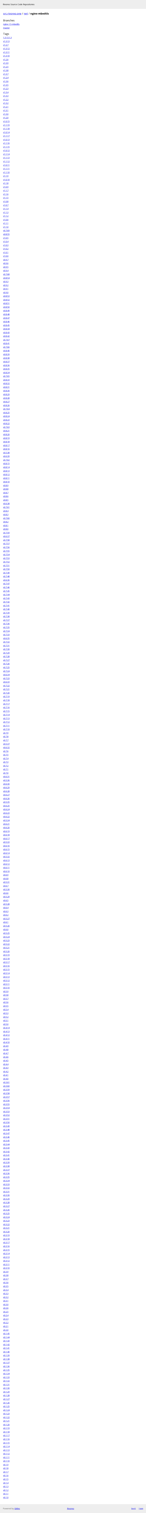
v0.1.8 (5, 1468)
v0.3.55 (6, 1104)
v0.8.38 (6, 358)
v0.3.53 (6, 1111)
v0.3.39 (6, 1162)
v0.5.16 (6, 966)
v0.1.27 (6, 1399)
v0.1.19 (6, 1428)
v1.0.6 (5, 219)
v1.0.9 (5, 187)
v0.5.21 (6, 947)
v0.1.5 (5, 1479)
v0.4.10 (6, 1042)
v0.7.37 (6, 620)
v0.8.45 (6, 325)
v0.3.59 (6, 1089)
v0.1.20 (6, 1424)
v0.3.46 (6, 1137)
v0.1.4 (5, 1483)
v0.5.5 (5, 1006)
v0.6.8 (5, 878)
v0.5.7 (5, 998)
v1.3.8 (5, 70)
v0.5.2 (5, 1017)
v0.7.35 (6, 627)
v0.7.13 (6, 718)
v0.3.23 (6, 1220)
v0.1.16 (6, 1439)
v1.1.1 (5, 223)
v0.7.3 (5, 762)
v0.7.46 (6, 587)
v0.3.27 (6, 1206)
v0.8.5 (5, 500)
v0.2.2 (5, 1322)
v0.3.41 (6, 1155)
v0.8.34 (6, 372)
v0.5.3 (5, 1013)
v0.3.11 (6, 1264)
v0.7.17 (6, 703)
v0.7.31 (6, 645)
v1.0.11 (6, 165)
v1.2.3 (5, 88)
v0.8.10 (6, 481)
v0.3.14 (6, 1253)
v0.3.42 (6, 1151)
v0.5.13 (6, 977)
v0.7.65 (6, 376)
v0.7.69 (6, 230)
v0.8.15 (6, 463)
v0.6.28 (6, 791)
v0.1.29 (6, 1391)
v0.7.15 (6, 711)
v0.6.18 (6, 834)
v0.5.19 (6, 955)
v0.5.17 (6, 962)
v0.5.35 (6, 802)
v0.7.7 (5, 740)
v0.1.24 (6, 1410)
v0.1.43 (6, 1340)
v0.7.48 (6, 576)
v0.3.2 (5, 1297)
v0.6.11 (6, 867)
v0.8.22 (6, 423)
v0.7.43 (6, 598)
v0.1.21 (6, 1421)
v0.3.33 (6, 1184)
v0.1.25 (6, 1406)
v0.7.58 (6, 540)
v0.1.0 (5, 1497)
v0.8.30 (6, 390)
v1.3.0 (5, 114)
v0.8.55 (6, 234)
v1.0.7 (5, 205)
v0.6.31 (6, 776)
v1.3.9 (5, 63)
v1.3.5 (5, 85)
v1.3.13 (6, 41)
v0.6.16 (6, 845)
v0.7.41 (6, 605)
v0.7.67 (6, 339)
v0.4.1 (5, 1075)
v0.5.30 (6, 889)
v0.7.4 (5, 758)
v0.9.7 (5, 259)
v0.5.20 (6, 951)
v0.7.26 (6, 663)
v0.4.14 (6, 1027)
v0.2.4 (5, 1315)
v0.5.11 (6, 984)
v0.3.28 (6, 1202)
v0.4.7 (5, 1053)
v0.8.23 (6, 420)
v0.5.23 (6, 940)
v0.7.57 (6, 543)
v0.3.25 (6, 1213)
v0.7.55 (6, 551)
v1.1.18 (6, 128)
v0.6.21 (6, 824)
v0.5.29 (6, 896)
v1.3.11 (6, 52)
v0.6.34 (6, 674)
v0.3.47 (6, 1133)
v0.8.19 (6, 438)
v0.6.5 (5, 900)
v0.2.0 (5, 1330)
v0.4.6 (5, 1057)
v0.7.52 (6, 561)
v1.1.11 (6, 168)
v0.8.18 (6, 441)
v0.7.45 (6, 591)
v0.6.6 (5, 893)
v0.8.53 (6, 296)
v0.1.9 (5, 1464)
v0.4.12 (6, 1035)
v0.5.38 (6, 452)
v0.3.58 (6, 1093)
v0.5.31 (6, 882)
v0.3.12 (6, 1260)
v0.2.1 (5, 1326)
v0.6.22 (6, 816)
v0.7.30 (6, 649)
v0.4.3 (5, 1067)
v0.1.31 (6, 1384)
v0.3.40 (6, 1158)
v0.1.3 (5, 1486)
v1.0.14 (6, 132)
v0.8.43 (6, 332)
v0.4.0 (5, 1078)
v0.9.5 (5, 267)
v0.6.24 (6, 809)
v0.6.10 (6, 871)
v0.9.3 (5, 281)
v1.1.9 (5, 176)
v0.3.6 (5, 1282)
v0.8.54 (6, 278)
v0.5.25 (6, 933)
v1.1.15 (6, 146)
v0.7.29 (6, 652)
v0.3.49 (6, 1126)
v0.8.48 (6, 314)
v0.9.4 (5, 270)
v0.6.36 (6, 580)
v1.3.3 (5, 95)
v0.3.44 (6, 1144)
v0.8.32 (6, 383)
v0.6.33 (6, 682)
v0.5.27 (6, 918)
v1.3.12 (6, 48)
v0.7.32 (6, 642)
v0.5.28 (6, 904)
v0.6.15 (6, 849)
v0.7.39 (6, 612)
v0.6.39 (6, 456)
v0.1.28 (6, 1395)
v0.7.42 (6, 601)
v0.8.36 (6, 365)
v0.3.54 (6, 1107)
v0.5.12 (6, 980)
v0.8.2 (5, 521)
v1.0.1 (5, 252)
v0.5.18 (6, 958)
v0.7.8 (5, 736)
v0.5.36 (6, 780)
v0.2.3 (5, 1319)
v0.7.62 (6, 460)
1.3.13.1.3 (7, 37)
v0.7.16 (6, 707)
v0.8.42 (6, 336)
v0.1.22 (6, 1417)
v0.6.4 (5, 907)
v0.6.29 (6, 787)
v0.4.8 (5, 1049)
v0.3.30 (6, 1195)
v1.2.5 (5, 66)
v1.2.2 (5, 99)
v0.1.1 (5, 1493)
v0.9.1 (5, 288)
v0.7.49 (6, 572)
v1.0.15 (6, 121)
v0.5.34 (6, 820)
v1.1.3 (5, 212)
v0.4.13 (6, 1031)
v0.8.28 (6, 398)
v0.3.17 (6, 1242)
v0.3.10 (6, 1268)
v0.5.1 (5, 1020)
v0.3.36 (6, 1173)
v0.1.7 (5, 1472)
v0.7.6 (5, 751)
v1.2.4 (5, 77)
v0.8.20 (6, 434)
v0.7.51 (6, 565)
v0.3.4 (5, 1290)
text (133, 1508)
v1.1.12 (6, 161)
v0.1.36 (6, 1366)
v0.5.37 (6, 744)
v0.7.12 (6, 722)
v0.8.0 (5, 529)
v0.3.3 (5, 1293)
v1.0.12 (6, 150)
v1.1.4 (5, 208)
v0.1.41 (6, 1348)
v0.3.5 (5, 1286)
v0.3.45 (6, 1140)
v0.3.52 (6, 1115)
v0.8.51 (6, 303)
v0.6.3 (5, 911)
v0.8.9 (5, 485)
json (141, 1508)
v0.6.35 (6, 638)
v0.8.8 (5, 489)
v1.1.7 (5, 190)
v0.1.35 (6, 1370)
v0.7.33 (6, 634)
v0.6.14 (6, 853)
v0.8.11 (6, 478)
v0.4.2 (5, 1071)
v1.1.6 (5, 194)
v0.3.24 (6, 1217)
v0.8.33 (6, 379)
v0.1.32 (6, 1380)
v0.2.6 (5, 1308)
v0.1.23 (6, 1413)
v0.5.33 (6, 842)
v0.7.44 (6, 594)
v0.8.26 (6, 405)
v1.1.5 (5, 197)
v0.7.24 (6, 671)
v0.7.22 (6, 685)
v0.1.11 (6, 1457)
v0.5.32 (6, 856)
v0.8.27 (6, 401)
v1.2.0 (5, 117)
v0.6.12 (6, 864)
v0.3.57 (6, 1097)
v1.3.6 (5, 81)
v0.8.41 (6, 343)
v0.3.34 (6, 1180)
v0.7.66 (6, 347)
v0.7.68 (6, 274)
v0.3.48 (6, 1129)
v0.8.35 (6, 368)
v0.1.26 (6, 1402)
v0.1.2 (5, 1490)
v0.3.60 (6, 1086)
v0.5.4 (5, 1009)
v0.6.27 (6, 794)
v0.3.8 (5, 1275)
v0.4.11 (6, 1038)
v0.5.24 (6, 936)
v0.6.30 (6, 784)
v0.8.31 (6, 387)
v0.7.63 (6, 427)
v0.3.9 (5, 1271)
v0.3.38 (6, 1166)
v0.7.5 (5, 754)
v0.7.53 (6, 558)
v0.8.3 (5, 514)
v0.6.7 (5, 885)
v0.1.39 (6, 1355)
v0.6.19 (6, 831)
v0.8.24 (6, 416)
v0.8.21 (6, 430)
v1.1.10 (6, 172)
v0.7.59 (6, 532)
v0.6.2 (5, 915)
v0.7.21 (6, 689)
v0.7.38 (6, 616)
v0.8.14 (6, 467)
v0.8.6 (5, 496)
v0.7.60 (6, 518)
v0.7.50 (6, 569)
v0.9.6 (5, 263)
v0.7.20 (6, 693)
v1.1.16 (6, 143)
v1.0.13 (6, 139)
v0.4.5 (5, 1060)
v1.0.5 (5, 238)
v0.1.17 (6, 1435)
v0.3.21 (6, 1228)
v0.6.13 (6, 860)
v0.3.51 (6, 1118)
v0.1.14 (6, 1446)
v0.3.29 (6, 1199)
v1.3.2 (5, 103)
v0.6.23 (6, 813)
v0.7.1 (5, 769)
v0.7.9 (5, 733)
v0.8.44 (6, 328)
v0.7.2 (5, 765)
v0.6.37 (6, 536)
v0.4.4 (5, 1064)
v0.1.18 (6, 1431)
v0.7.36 (6, 623)
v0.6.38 (6, 503)
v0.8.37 (6, 361)
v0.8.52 (6, 299)
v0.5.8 (5, 995)
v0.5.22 (6, 944)
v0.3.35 (6, 1177)
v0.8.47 (6, 318)
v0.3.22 (6, 1224)
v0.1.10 (6, 1461)
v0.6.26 (6, 798)
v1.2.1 (5, 106)
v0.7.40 (6, 609)
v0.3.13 (6, 1257)
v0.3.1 (5, 1300)
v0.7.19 (6, 696)
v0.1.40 (6, 1351)
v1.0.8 (5, 201)
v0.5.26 (6, 926)
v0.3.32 (6, 1188)
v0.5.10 (6, 987)
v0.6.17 (6, 838)
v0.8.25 (6, 412)
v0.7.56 (6, 547)
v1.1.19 (6, 125)
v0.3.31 (6, 1191)
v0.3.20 (6, 1231)
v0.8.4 (5, 511)
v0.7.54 (6, 554)
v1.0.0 (5, 256)
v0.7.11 (6, 725)
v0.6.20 (6, 827)
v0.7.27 (6, 660)
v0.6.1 (5, 922)
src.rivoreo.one (12, 13)
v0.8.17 (6, 445)
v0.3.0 (5, 1304)
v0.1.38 (6, 1359)
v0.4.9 (5, 1046)
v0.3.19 (6, 1235)
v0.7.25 (6, 667)
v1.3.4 (5, 92)
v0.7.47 (6, 583)
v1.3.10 (6, 55)
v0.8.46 (6, 321)
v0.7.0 (5, 773)
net (26, 13)
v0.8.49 (6, 310)
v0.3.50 (6, 1122)
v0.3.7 (5, 1279)
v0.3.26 (6, 1209)
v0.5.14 (6, 973)
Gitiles (17, 1508)
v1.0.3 (5, 245)
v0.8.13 (6, 471)
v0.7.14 (6, 714)
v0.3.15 (6, 1250)
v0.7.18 (6, 700)
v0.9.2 (5, 285)
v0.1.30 (6, 1388)
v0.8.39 (6, 354)
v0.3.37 (6, 1169)
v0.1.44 (6, 1337)
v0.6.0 (5, 929)
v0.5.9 (5, 991)
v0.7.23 (6, 678)
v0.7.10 (6, 729)
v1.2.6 (5, 59)
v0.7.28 (6, 656)
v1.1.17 (6, 136)
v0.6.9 (5, 874)
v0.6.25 (6, 805)
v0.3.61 (6, 1082)
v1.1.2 (5, 216)
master (6, 28)
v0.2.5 (5, 1311)
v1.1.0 (5, 227)
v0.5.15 (6, 969)
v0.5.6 (5, 1002)
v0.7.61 (6, 507)
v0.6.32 (6, 747)
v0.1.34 (6, 1373)
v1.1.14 (6, 154)
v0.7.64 (6, 409)
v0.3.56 (6, 1100)
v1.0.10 (6, 179)
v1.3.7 (5, 74)
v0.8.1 (5, 525)
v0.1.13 (6, 1450)
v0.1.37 (6, 1362)
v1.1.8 (5, 183)
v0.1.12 (6, 1453)
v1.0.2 (5, 248)
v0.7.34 (6, 631)
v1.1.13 (6, 157)
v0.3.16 (6, 1246)
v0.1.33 (6, 1377)
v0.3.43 (6, 1148)
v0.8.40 (6, 350)
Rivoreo (70, 1508)
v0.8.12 (6, 474)
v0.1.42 (6, 1344)
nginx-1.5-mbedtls (11, 24)
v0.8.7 (5, 492)
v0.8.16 (6, 449)
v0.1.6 (5, 1475)
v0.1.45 (6, 1333)
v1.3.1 (5, 110)
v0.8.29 (6, 394)
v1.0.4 (5, 241)
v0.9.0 (5, 292)
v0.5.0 (5, 1024)
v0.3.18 (6, 1239)
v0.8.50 (6, 307)
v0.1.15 (6, 1442)
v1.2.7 (5, 45)
